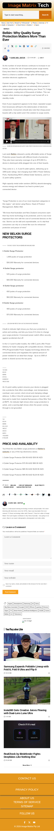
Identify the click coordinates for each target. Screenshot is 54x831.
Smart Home (18, 610)
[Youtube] (34, 822)
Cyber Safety (21, 750)
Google (21, 607)
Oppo (6, 610)
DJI (27, 607)
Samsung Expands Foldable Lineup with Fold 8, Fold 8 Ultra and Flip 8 (26, 668)
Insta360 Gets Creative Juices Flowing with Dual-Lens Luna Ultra (25, 712)
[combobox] (21, 15)
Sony (37, 603)
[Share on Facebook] (8, 46)
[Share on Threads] (24, 46)
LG (12, 614)
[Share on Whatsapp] (16, 46)
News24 (6, 28)
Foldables (11, 663)
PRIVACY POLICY (27, 789)
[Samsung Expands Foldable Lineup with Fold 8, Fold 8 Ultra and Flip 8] (27, 647)
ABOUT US (27, 798)
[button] (35, 46)
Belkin (13, 154)
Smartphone (18, 603)
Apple (10, 603)
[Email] (32, 46)
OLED (41, 610)
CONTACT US (27, 778)
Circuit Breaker (25, 485)
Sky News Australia (11, 607)
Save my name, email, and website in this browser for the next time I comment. (26, 585)
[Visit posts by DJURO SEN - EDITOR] (5, 503)
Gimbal (29, 706)
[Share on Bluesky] (28, 46)
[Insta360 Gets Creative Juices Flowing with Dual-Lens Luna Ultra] (27, 690)
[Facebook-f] (24, 822)
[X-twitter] (29, 822)
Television (17, 614)
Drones (45, 607)
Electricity (39, 485)
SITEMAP (27, 806)
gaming (38, 607)
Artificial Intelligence (30, 610)
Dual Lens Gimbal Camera (14, 706)
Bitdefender (9, 750)
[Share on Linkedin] (20, 46)
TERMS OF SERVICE (27, 802)
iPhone (32, 607)
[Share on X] (12, 46)
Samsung (27, 603)
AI (33, 603)
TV (11, 610)
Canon (47, 610)
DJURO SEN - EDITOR (18, 57)
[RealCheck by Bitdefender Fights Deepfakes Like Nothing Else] (27, 734)
